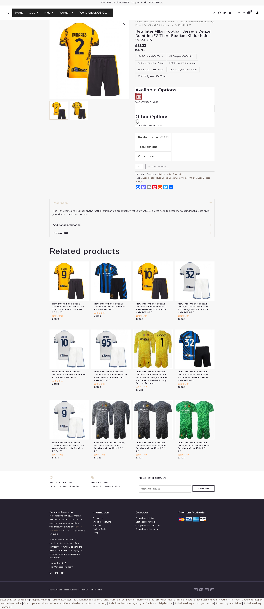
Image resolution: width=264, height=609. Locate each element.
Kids (47, 12)
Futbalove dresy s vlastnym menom (194, 603)
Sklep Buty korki (39, 599)
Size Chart (97, 525)
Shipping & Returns (102, 522)
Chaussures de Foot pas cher (119, 599)
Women (64, 12)
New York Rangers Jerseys (87, 599)
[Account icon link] (257, 12)
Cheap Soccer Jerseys (173, 178)
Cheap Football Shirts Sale (147, 525)
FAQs (95, 533)
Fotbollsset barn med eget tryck (126, 603)
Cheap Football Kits (151, 178)
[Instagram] (214, 13)
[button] (124, 24)
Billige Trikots (184, 599)
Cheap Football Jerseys (146, 529)
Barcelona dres (145, 599)
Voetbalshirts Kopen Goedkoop (236, 599)
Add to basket (157, 166)
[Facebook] (219, 13)
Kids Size (140, 50)
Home (19, 12)
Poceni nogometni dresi (228, 603)
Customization (147, 102)
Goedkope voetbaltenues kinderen (42, 603)
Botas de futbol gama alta (14, 599)
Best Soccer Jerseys (145, 522)
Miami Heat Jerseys (60, 599)
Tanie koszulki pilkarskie (159, 603)
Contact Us (98, 518)
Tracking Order (100, 529)
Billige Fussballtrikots (205, 599)
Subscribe (203, 488)
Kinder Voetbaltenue (75, 603)
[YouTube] (230, 13)
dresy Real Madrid (165, 599)
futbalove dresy (98, 603)
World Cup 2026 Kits (93, 12)
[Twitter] (224, 13)
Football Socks (150, 125)
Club (32, 12)
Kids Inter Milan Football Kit (164, 21)
